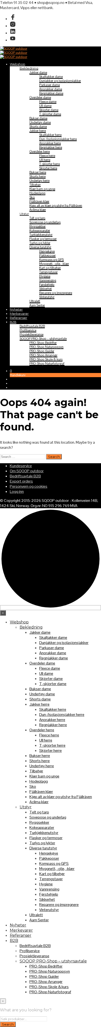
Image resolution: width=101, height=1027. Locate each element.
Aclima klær (37, 210)
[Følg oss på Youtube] (13, 40)
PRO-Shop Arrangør (43, 355)
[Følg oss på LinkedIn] (13, 32)
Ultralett (34, 301)
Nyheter (16, 309)
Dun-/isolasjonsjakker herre (58, 139)
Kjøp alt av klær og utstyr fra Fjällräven (55, 205)
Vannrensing (47, 280)
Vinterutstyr (46, 297)
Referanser (18, 318)
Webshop (17, 64)
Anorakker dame (50, 89)
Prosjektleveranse (31, 334)
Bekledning (29, 68)
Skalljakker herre (50, 135)
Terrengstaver (48, 272)
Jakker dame (38, 72)
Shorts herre (37, 176)
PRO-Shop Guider (41, 351)
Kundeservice (21, 465)
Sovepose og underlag (45, 222)
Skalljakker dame (51, 77)
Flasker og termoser (43, 239)
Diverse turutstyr (40, 247)
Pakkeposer (47, 255)
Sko (32, 197)
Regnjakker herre (50, 147)
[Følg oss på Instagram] (13, 25)
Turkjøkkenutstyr (40, 235)
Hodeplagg (37, 193)
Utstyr (24, 214)
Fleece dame (47, 102)
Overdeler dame (40, 97)
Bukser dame (38, 118)
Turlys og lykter (39, 243)
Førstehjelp (46, 284)
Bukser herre (37, 172)
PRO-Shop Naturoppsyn (46, 347)
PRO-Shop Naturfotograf (46, 363)
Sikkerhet (45, 289)
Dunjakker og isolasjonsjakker (60, 81)
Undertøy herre (39, 181)
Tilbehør (35, 185)
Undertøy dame (40, 122)
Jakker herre (37, 131)
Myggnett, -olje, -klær (54, 264)
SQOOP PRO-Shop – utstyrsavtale (43, 339)
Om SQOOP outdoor (27, 471)
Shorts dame (38, 126)
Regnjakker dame (51, 93)
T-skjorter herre (49, 164)
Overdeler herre (39, 151)
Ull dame (45, 106)
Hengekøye (47, 251)
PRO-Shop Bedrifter (43, 343)
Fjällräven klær (39, 201)
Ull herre (44, 160)
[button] (11, 371)
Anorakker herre (50, 143)
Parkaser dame (49, 85)
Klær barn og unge (42, 189)
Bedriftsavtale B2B (32, 326)
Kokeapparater (39, 230)
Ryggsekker (37, 226)
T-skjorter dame (50, 114)
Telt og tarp (37, 218)
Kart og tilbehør (50, 268)
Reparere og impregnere (55, 293)
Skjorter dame (48, 110)
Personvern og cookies (28, 486)
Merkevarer (19, 314)
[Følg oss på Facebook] (13, 18)
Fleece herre (47, 156)
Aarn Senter (37, 305)
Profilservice (28, 330)
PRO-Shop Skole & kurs (46, 359)
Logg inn (17, 491)
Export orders (21, 481)
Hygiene (44, 276)
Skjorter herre (48, 168)
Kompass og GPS (51, 260)
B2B (13, 322)
